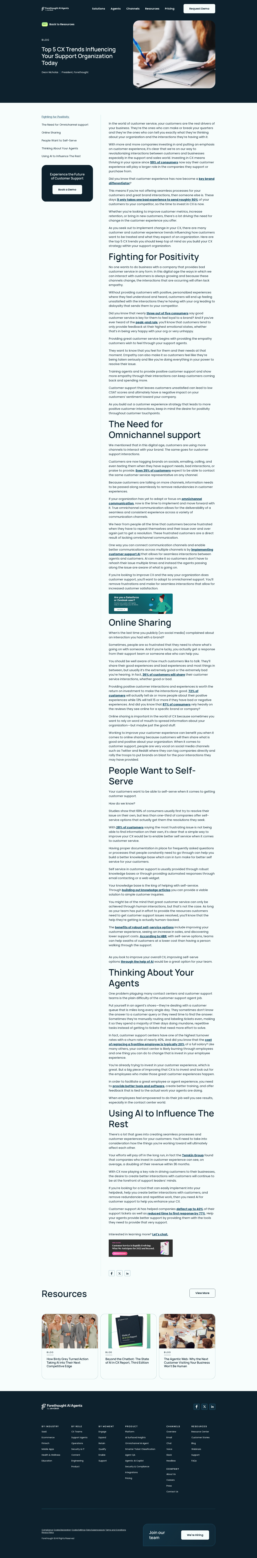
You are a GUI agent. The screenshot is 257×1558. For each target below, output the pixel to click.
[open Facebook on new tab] (197, 1407)
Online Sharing (51, 132)
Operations (77, 1443)
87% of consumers (177, 704)
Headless (171, 1460)
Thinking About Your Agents (60, 148)
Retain (102, 1443)
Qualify (102, 1449)
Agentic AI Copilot (134, 1460)
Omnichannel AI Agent (137, 1443)
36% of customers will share (163, 674)
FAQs (194, 1460)
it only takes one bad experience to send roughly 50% (157, 200)
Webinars (196, 1449)
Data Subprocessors (95, 1530)
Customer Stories (200, 1437)
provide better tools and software (138, 1086)
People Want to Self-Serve (59, 140)
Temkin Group (193, 1155)
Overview (171, 1431)
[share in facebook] (112, 1273)
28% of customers (130, 827)
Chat (169, 1443)
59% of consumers (164, 162)
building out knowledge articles (146, 890)
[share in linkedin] (127, 1273)
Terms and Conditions (115, 1530)
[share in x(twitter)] (120, 1273)
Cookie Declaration (62, 1530)
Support (103, 1460)
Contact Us (172, 1491)
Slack (169, 1454)
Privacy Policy (48, 1532)
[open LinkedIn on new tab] (212, 1407)
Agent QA (130, 1454)
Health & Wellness (51, 1454)
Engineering (77, 1460)
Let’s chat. (160, 1234)
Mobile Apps (48, 1449)
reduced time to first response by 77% (176, 1213)
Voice (169, 1449)
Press (169, 1485)
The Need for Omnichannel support (65, 125)
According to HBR (153, 936)
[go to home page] (54, 8)
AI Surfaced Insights (135, 1437)
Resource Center (200, 1431)
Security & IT (77, 1449)
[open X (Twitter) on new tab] (204, 1407)
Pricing (128, 1478)
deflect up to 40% (189, 1209)
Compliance (47, 1530)
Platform (129, 1431)
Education (47, 1460)
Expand (102, 1437)
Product (75, 1466)
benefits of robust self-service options (144, 927)
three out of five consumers (167, 313)
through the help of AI (137, 962)
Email (169, 1437)
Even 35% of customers (153, 470)
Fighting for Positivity (56, 117)
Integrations (131, 1472)
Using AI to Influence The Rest (61, 156)
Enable (102, 1454)
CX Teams (76, 1431)
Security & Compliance (137, 1466)
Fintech (45, 1443)
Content (76, 1454)
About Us (171, 1474)
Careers (170, 1479)
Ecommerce (48, 1437)
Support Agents (79, 1437)
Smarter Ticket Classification (140, 1449)
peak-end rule (147, 322)
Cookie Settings (79, 1530)
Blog (193, 1443)
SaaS (44, 1431)
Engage (102, 1431)
